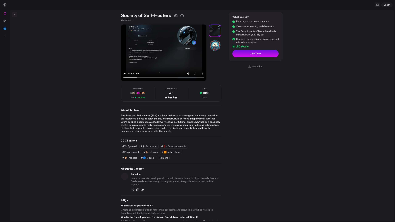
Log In (387, 5)
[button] (377, 4)
